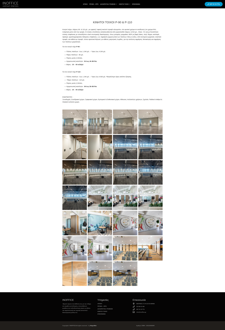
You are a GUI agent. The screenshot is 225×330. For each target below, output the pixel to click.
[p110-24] (150, 248)
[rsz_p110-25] (100, 273)
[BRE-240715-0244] (100, 122)
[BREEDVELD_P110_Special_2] (100, 198)
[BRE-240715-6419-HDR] (150, 147)
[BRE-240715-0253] (150, 122)
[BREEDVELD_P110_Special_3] (125, 198)
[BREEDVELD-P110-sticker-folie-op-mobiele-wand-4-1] (74, 248)
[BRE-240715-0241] (74, 122)
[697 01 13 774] (134, 309)
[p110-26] (74, 273)
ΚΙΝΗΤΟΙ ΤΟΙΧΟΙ (102, 311)
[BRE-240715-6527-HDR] (74, 198)
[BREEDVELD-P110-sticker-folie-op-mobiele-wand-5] (100, 248)
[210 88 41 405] (134, 307)
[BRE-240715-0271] (74, 147)
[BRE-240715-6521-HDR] (150, 172)
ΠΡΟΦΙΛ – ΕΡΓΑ (102, 306)
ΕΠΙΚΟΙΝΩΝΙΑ (101, 314)
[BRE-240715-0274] (100, 147)
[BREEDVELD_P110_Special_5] (74, 223)
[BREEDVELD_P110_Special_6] (100, 223)
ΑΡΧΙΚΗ (99, 303)
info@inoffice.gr (141, 312)
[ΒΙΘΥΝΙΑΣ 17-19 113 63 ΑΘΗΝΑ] (134, 304)
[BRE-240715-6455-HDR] (74, 172)
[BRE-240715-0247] (125, 122)
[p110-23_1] (125, 248)
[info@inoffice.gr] (134, 312)
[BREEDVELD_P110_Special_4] (150, 198)
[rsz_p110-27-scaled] (125, 273)
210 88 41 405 (140, 306)
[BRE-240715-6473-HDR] (100, 172)
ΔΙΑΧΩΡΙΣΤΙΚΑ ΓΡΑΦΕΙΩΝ (105, 309)
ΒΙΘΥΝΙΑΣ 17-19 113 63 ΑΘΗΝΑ (145, 303)
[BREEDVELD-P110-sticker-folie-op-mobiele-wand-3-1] (150, 223)
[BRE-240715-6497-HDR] (125, 172)
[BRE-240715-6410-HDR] (125, 147)
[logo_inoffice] (10, 4)
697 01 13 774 (140, 309)
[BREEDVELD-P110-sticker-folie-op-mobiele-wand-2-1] (125, 223)
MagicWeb (93, 325)
